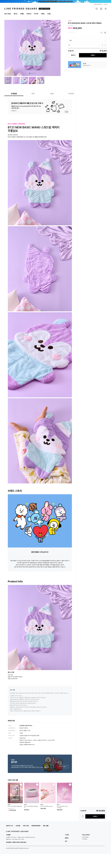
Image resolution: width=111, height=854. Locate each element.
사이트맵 (18, 826)
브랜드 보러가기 (86, 65)
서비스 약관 (26, 826)
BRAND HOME (62, 766)
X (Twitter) (84, 839)
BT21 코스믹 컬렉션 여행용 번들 (15, 806)
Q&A (52, 94)
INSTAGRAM (85, 837)
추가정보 (71, 94)
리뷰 (32, 94)
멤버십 (66, 838)
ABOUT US (9, 826)
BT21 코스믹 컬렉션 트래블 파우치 (31, 807)
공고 (66, 841)
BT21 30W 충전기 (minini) (47, 806)
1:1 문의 (67, 835)
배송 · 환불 (45, 826)
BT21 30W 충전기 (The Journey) (62, 807)
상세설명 (14, 94)
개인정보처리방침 (35, 826)
